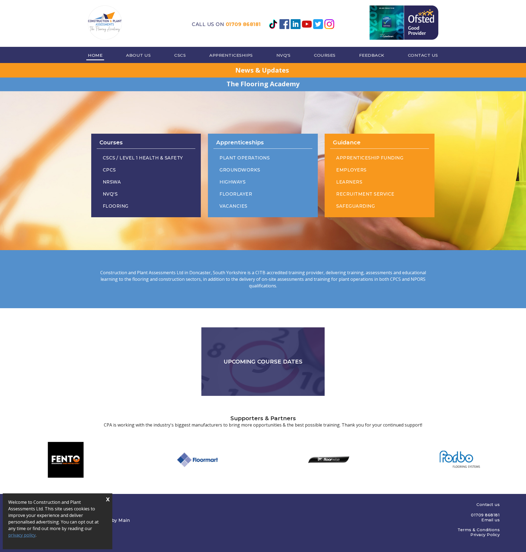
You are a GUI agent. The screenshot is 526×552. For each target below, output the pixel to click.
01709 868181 (243, 24)
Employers (351, 170)
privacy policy (22, 535)
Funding (369, 158)
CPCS (109, 170)
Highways (232, 182)
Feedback (371, 55)
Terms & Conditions (479, 529)
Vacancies (233, 206)
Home (95, 55)
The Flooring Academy (263, 83)
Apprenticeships (231, 55)
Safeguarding (355, 206)
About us (138, 55)
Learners (349, 182)
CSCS (180, 55)
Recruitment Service (365, 194)
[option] (66, 459)
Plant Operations (244, 158)
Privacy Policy (485, 534)
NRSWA (112, 182)
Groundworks (239, 170)
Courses (325, 55)
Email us (490, 519)
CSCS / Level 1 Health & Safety (143, 158)
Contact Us (423, 55)
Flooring (115, 206)
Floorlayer (235, 194)
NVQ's (283, 55)
